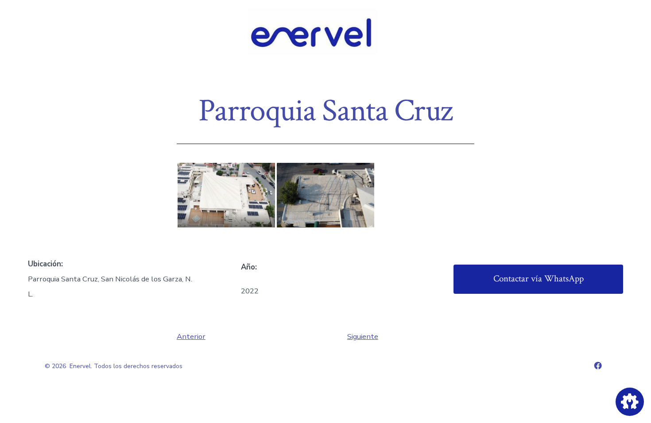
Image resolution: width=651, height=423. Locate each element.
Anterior (191, 336)
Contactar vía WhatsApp (538, 279)
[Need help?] (630, 402)
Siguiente (362, 336)
